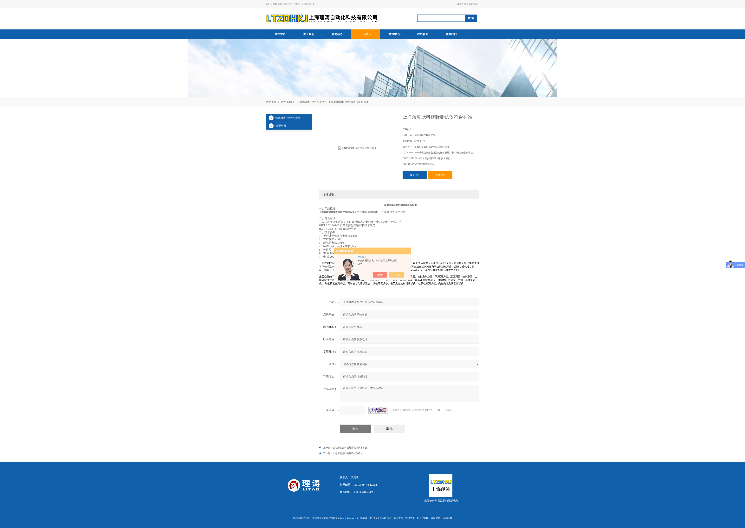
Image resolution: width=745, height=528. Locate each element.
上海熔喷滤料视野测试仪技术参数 (350, 447)
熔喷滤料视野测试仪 (312, 102)
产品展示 (365, 34)
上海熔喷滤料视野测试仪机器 (348, 453)
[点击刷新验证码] (378, 410)
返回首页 (461, 4)
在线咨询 (422, 34)
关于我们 (308, 34)
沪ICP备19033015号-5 (380, 518)
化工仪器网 (423, 518)
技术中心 (394, 34)
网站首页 (280, 34)
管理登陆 (435, 518)
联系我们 (473, 4)
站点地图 (447, 518)
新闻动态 (337, 34)
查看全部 (280, 125)
